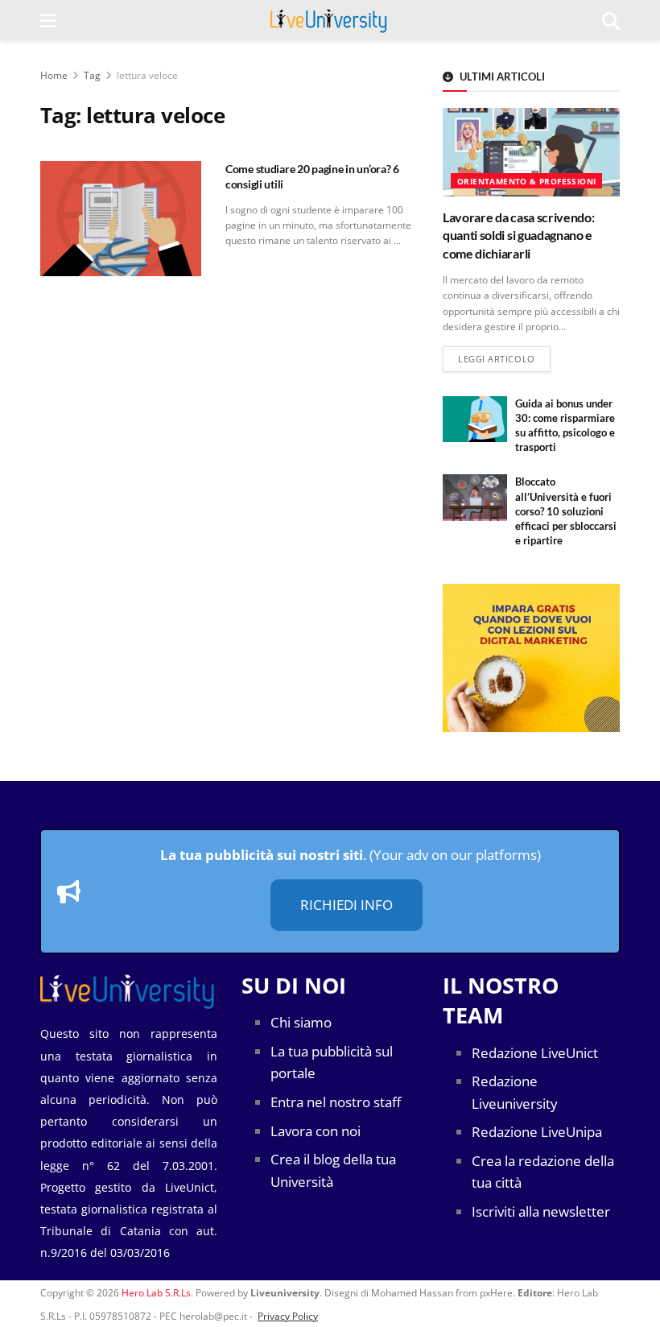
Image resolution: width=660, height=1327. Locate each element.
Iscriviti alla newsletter (541, 1211)
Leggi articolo (504, 358)
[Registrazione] (531, 657)
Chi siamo (301, 1022)
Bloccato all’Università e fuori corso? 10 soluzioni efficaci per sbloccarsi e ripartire (566, 511)
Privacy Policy (288, 1316)
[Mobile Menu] (48, 20)
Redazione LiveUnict (535, 1053)
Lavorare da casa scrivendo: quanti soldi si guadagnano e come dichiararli (518, 235)
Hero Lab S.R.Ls (156, 1293)
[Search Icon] (611, 20)
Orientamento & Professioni (526, 181)
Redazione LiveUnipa (537, 1131)
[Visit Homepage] (328, 20)
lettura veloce (147, 75)
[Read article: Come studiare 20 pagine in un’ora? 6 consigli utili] (120, 218)
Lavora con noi (315, 1131)
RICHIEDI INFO (346, 904)
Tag (92, 75)
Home (54, 75)
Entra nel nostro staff (335, 1102)
